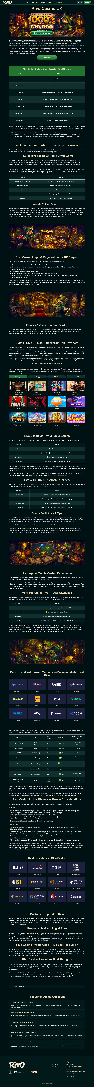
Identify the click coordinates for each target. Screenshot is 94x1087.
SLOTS (75, 376)
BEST (16, 376)
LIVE (36, 376)
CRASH (56, 376)
